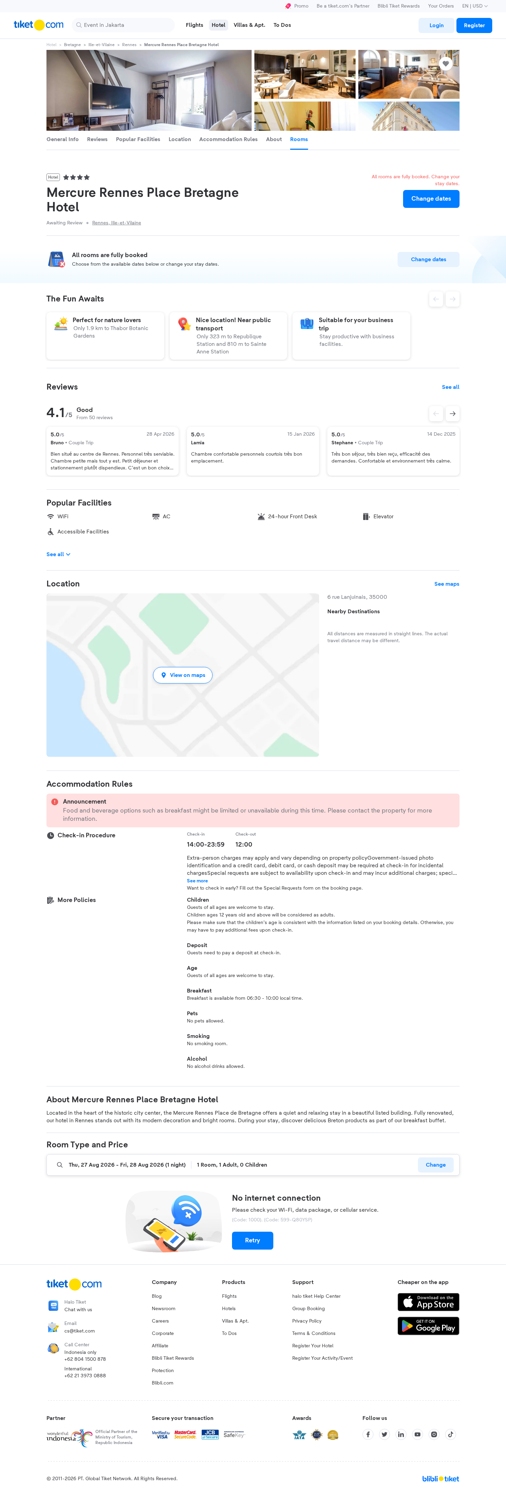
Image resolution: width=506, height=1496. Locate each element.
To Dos (229, 1333)
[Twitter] (384, 1434)
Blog (157, 1296)
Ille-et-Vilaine (101, 44)
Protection (163, 1371)
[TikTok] (450, 1434)
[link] (436, 25)
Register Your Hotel (312, 1346)
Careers (160, 1321)
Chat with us (78, 1310)
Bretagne (72, 44)
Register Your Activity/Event (322, 1358)
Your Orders (441, 6)
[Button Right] (453, 413)
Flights (229, 1296)
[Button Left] (436, 413)
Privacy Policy (306, 1321)
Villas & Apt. (235, 1321)
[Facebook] (367, 1434)
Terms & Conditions (314, 1333)
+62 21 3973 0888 (85, 1376)
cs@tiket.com (79, 1331)
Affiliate (160, 1346)
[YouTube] (417, 1434)
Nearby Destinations (353, 611)
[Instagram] (434, 1434)
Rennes (129, 44)
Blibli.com (162, 1383)
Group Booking (308, 1309)
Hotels (229, 1309)
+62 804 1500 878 (85, 1359)
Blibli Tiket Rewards (399, 6)
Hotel (51, 44)
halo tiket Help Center (316, 1296)
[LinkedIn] (401, 1434)
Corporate (163, 1333)
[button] (182, 675)
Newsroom (164, 1309)
